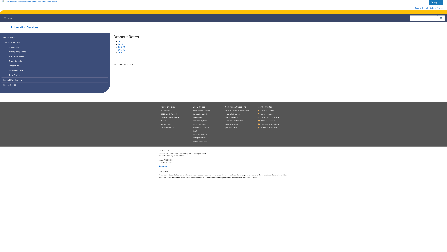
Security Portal (421, 8)
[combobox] (424, 18)
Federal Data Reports (12, 80)
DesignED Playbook (169, 114)
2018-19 (121, 47)
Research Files (9, 85)
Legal (195, 131)
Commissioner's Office (200, 114)
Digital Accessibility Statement (170, 117)
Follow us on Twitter (267, 111)
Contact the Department (233, 114)
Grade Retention (16, 61)
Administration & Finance (201, 111)
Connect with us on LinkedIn (270, 117)
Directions (164, 166)
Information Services (24, 27)
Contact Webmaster (167, 128)
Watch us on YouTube (268, 121)
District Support (198, 117)
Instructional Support (200, 124)
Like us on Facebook (267, 114)
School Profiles (436, 8)
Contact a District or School (234, 121)
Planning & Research (200, 134)
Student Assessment (200, 141)
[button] (441, 18)
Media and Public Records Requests (237, 111)
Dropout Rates (15, 66)
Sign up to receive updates (270, 124)
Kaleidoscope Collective (201, 128)
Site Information (166, 124)
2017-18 (121, 50)
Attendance (14, 47)
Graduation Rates (16, 56)
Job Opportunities (231, 128)
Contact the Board (231, 117)
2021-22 (121, 41)
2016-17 (121, 52)
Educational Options (200, 121)
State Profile (14, 75)
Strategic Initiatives (199, 138)
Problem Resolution (232, 124)
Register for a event (269, 128)
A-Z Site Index (165, 111)
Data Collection (10, 37)
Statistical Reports (11, 42)
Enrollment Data (16, 70)
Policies (163, 121)
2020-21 (121, 44)
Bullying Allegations (17, 52)
